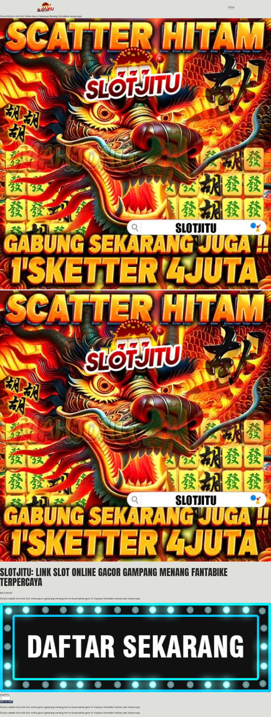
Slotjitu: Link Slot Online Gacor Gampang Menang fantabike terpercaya (44, 16)
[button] (6, 701)
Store (231, 7)
